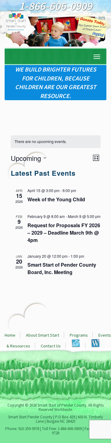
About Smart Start (42, 335)
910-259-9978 (28, 428)
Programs (79, 335)
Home (10, 335)
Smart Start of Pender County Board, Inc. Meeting (61, 268)
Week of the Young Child (56, 199)
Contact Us (51, 346)
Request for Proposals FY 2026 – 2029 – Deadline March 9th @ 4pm (63, 233)
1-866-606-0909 (70, 428)
